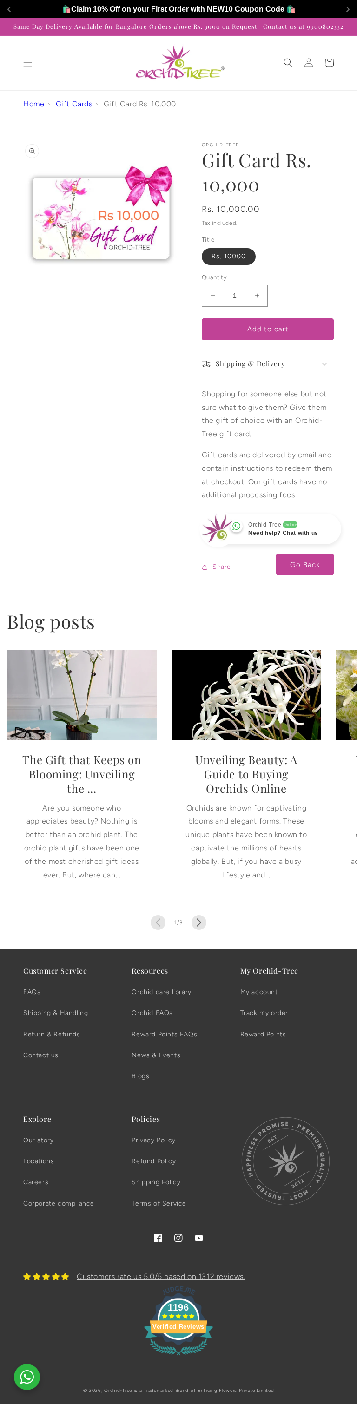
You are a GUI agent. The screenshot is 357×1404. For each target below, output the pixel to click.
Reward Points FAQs (164, 1034)
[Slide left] (158, 922)
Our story (38, 1140)
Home (33, 103)
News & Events (156, 1055)
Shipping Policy (156, 1182)
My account (259, 992)
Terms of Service (159, 1203)
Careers (35, 1182)
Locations (38, 1161)
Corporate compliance (58, 1203)
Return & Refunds (51, 1034)
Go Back (305, 564)
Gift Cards (74, 103)
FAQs (31, 992)
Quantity (214, 277)
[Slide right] (199, 922)
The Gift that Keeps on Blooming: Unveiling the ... (81, 774)
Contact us (41, 1055)
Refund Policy (154, 1161)
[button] (28, 63)
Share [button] (221, 567)
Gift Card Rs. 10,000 (140, 103)
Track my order (264, 1013)
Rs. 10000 (229, 256)
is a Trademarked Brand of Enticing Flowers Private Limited (204, 1390)
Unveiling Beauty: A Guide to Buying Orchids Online (246, 774)
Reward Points (263, 1034)
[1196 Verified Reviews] (178, 1356)
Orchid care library (161, 992)
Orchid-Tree (118, 1390)
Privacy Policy (153, 1140)
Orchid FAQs (152, 1013)
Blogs (140, 1076)
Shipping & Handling (55, 1013)
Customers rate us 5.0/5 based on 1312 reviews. (161, 1276)
